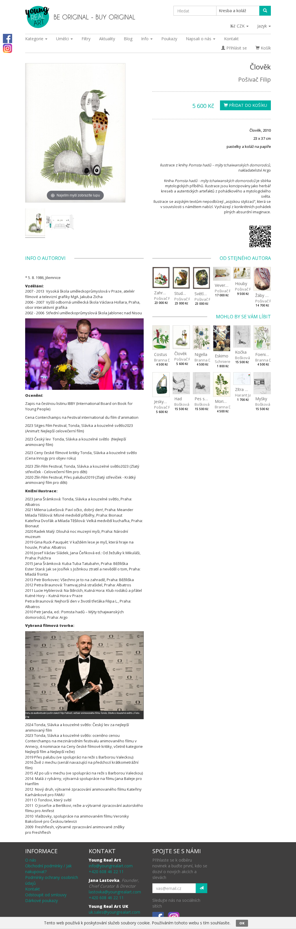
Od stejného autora (245, 258)
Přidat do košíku (247, 105)
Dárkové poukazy (41, 900)
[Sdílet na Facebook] (7, 38)
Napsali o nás (199, 38)
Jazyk (262, 26)
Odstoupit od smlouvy (45, 894)
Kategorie (35, 38)
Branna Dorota (167, 360)
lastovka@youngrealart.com (115, 892)
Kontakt (231, 38)
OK (242, 923)
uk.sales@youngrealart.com (114, 912)
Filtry (86, 38)
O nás (30, 860)
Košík (265, 48)
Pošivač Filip (254, 79)
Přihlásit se (236, 48)
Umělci (63, 38)
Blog (128, 38)
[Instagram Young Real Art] (7, 48)
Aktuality (107, 38)
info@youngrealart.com (111, 866)
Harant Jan (244, 395)
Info (145, 38)
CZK (241, 26)
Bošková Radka (248, 357)
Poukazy (169, 38)
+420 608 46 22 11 (106, 871)
